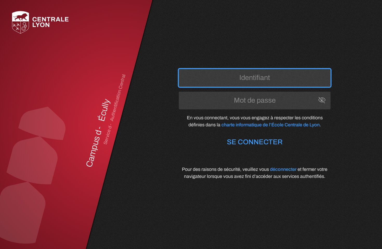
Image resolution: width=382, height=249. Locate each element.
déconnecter (283, 169)
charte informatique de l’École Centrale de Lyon (270, 124)
